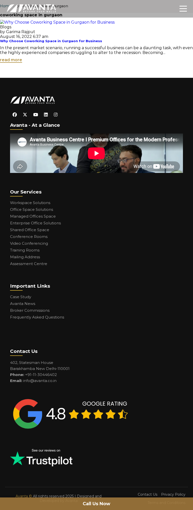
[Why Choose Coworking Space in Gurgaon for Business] (57, 22)
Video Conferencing (29, 243)
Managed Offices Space (33, 216)
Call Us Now (96, 503)
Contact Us (147, 494)
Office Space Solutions (31, 209)
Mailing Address (25, 256)
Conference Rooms (28, 236)
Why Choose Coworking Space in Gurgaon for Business (51, 41)
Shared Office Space (29, 229)
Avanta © (24, 496)
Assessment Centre (28, 263)
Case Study (20, 296)
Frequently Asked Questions (37, 317)
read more (11, 59)
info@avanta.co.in (40, 380)
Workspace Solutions (30, 202)
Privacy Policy (173, 494)
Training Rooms (24, 250)
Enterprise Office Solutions (35, 223)
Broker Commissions (30, 310)
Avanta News (22, 303)
